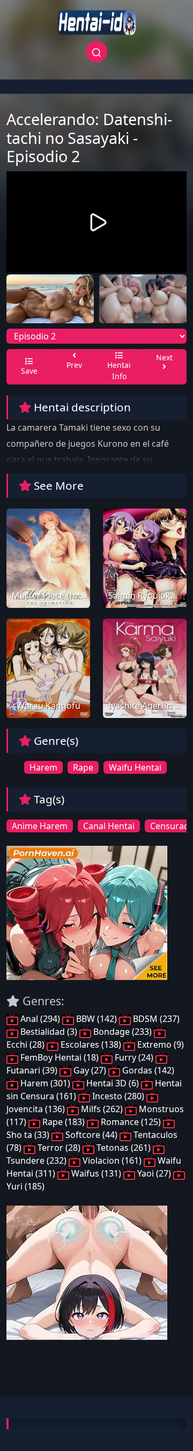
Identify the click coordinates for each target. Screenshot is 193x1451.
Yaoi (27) (154, 1173)
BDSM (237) (155, 1019)
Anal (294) (40, 1019)
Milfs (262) (102, 1109)
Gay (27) (89, 1070)
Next (164, 357)
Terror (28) (59, 1147)
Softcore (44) (91, 1135)
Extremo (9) (159, 1044)
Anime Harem (40, 826)
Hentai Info (119, 370)
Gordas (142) (147, 1070)
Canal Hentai (109, 826)
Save (29, 371)
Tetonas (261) (123, 1147)
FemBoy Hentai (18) (59, 1057)
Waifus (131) (96, 1173)
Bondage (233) (122, 1032)
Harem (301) (45, 1083)
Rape (83, 767)
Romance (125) (131, 1122)
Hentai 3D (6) (112, 1083)
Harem (43, 767)
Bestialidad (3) (48, 1032)
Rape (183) (63, 1122)
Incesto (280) (118, 1096)
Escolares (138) (90, 1044)
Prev (74, 365)
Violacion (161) (112, 1160)
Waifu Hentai (135, 767)
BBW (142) (96, 1019)
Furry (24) (134, 1057)
